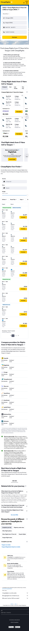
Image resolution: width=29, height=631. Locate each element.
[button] (18, 9)
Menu (26, 1)
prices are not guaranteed (7, 588)
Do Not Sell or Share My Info (14, 619)
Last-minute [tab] (15, 87)
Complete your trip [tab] (6, 527)
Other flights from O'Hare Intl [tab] (9, 534)
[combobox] (6, 13)
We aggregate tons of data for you (10, 595)
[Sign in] (24, 3)
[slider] (27, 195)
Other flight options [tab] (7, 530)
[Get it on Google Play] (11, 627)
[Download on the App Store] (17, 627)
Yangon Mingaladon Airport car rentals (11, 546)
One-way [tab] (23, 87)
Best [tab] (10, 87)
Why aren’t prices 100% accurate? (10, 598)
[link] (12, 159)
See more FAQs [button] (14, 514)
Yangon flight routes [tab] (7, 537)
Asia (16, 604)
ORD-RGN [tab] (14, 480)
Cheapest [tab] (4, 87)
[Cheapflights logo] (5, 2)
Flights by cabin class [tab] (19, 527)
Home (12, 604)
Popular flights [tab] (22, 534)
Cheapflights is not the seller (9, 593)
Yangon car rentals (6, 544)
